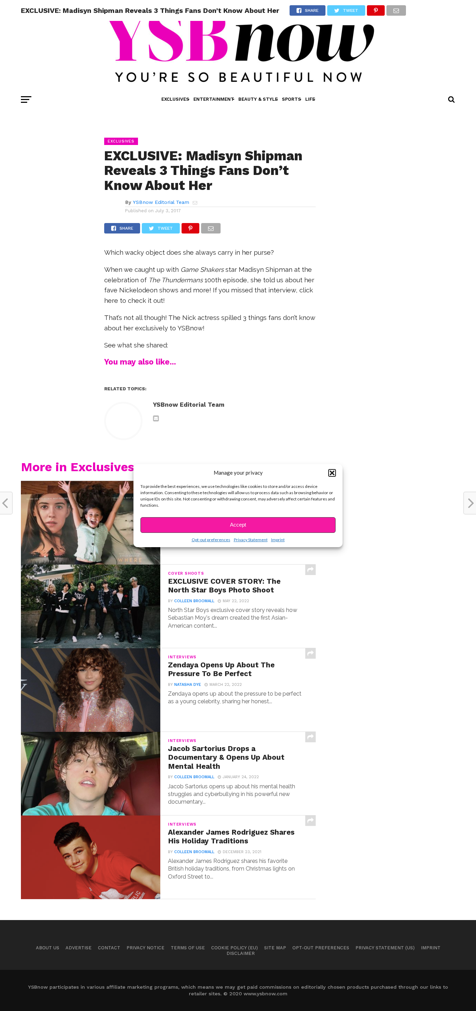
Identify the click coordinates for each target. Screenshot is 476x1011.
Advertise (79, 947)
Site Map (275, 947)
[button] (332, 472)
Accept (238, 525)
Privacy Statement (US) (385, 947)
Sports (291, 99)
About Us (47, 947)
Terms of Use (188, 947)
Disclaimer (241, 953)
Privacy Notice (145, 947)
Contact (109, 947)
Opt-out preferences (211, 539)
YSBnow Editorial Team (161, 202)
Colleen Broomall (194, 601)
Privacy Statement (251, 539)
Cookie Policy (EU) (234, 947)
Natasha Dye (187, 684)
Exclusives (175, 99)
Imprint (278, 539)
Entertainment (213, 99)
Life (310, 99)
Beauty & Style (258, 99)
